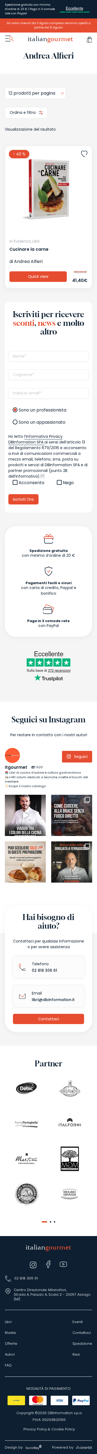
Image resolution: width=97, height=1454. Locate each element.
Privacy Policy (35, 1429)
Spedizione (82, 1344)
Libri (8, 1322)
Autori (10, 1354)
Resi (76, 1354)
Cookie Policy (63, 1429)
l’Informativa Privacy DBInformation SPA (35, 439)
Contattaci (48, 1019)
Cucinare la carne (28, 249)
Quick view (38, 276)
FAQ (8, 1365)
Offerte (11, 1344)
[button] (44, 1222)
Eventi (77, 1322)
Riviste (10, 1333)
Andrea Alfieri (28, 261)
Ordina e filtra (23, 112)
